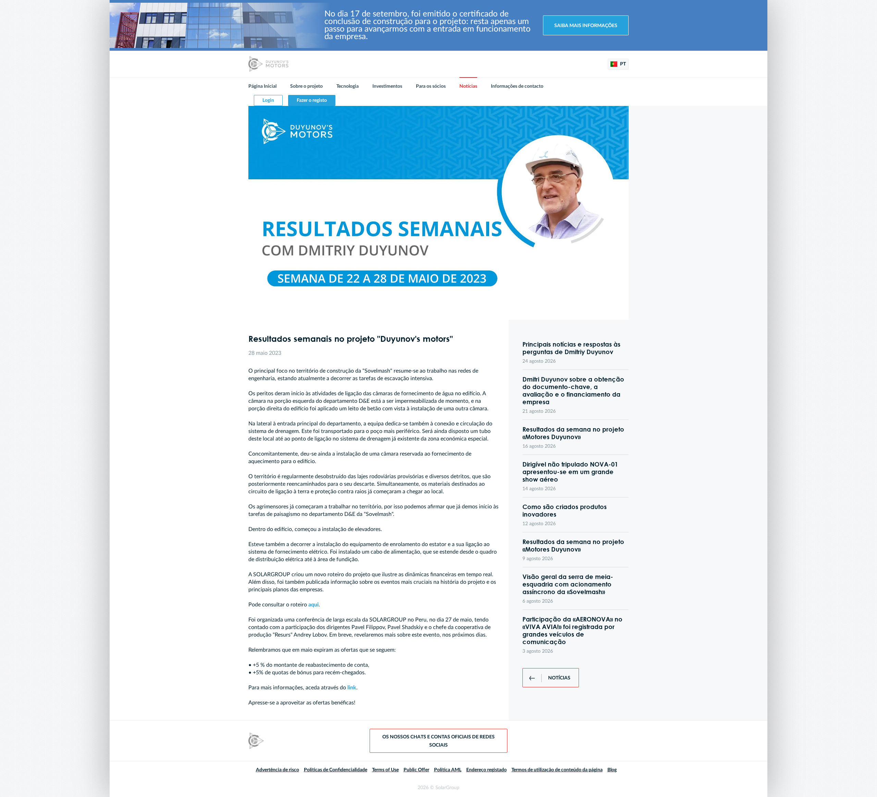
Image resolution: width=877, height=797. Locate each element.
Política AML (447, 770)
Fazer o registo (312, 100)
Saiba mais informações (585, 25)
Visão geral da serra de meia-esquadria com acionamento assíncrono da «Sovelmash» (567, 584)
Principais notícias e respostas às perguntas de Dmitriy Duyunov (571, 347)
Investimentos (387, 86)
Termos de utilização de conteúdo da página (557, 770)
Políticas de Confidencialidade (335, 770)
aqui (313, 604)
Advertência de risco (277, 770)
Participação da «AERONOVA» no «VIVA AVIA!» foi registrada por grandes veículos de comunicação (572, 630)
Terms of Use (385, 770)
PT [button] (622, 64)
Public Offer (416, 770)
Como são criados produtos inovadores (564, 510)
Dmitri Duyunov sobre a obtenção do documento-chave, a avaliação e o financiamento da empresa (573, 390)
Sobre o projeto (306, 86)
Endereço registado (486, 770)
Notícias (468, 86)
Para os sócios (431, 86)
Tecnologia (347, 86)
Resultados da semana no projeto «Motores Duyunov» (573, 432)
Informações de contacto (517, 86)
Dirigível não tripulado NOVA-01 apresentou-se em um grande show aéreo (570, 471)
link (351, 687)
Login (268, 100)
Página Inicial (262, 86)
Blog (612, 770)
